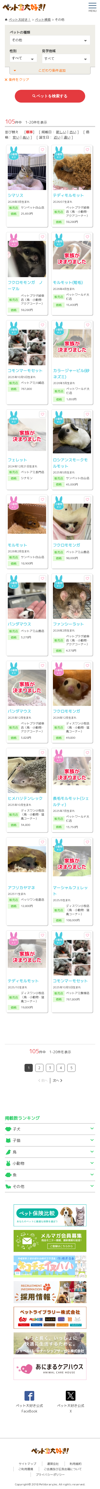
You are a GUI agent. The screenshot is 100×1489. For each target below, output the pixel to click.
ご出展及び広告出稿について (63, 1469)
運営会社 (53, 1464)
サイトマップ (27, 1464)
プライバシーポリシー (50, 1475)
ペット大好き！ (20, 19)
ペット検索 (43, 19)
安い (16, 137)
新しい (61, 132)
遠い (67, 137)
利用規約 (75, 1464)
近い (57, 137)
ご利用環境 (25, 1469)
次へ (56, 1080)
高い (26, 137)
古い (72, 132)
